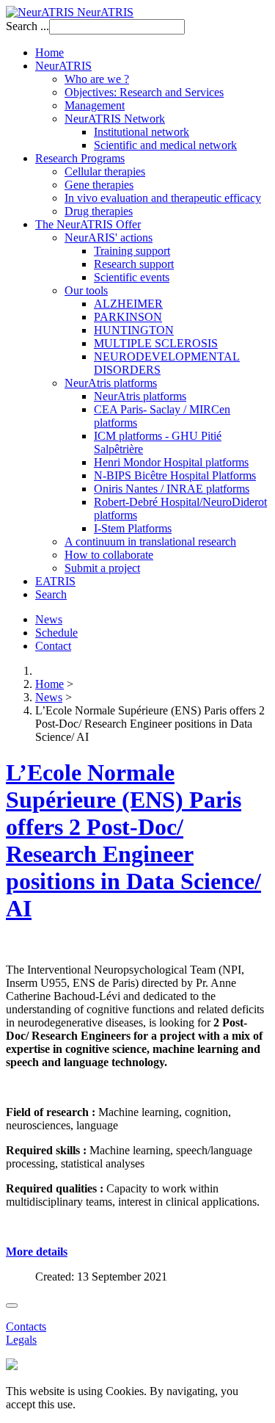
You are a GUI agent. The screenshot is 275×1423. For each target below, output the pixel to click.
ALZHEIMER (128, 303)
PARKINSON (128, 317)
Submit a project (102, 568)
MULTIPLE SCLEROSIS (156, 343)
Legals (21, 1339)
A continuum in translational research (150, 541)
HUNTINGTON (134, 330)
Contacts (26, 1326)
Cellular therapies (105, 171)
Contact (53, 646)
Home (49, 52)
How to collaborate (109, 554)
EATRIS (55, 581)
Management (95, 105)
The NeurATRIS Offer (88, 224)
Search (51, 594)
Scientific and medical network (165, 145)
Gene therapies (99, 184)
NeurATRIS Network (115, 118)
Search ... (27, 26)
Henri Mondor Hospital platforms (171, 462)
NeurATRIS (63, 65)
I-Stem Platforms (133, 528)
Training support (132, 251)
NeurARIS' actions (109, 237)
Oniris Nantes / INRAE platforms (171, 488)
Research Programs (80, 158)
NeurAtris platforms (111, 383)
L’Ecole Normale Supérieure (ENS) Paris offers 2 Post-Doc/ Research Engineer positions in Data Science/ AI (133, 840)
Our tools (86, 290)
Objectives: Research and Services (144, 92)
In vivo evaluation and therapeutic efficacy (163, 198)
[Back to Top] (12, 1305)
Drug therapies (99, 211)
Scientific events (131, 277)
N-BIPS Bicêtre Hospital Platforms (175, 475)
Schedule (56, 632)
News (48, 619)
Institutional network (141, 132)
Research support (134, 264)
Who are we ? (97, 79)
